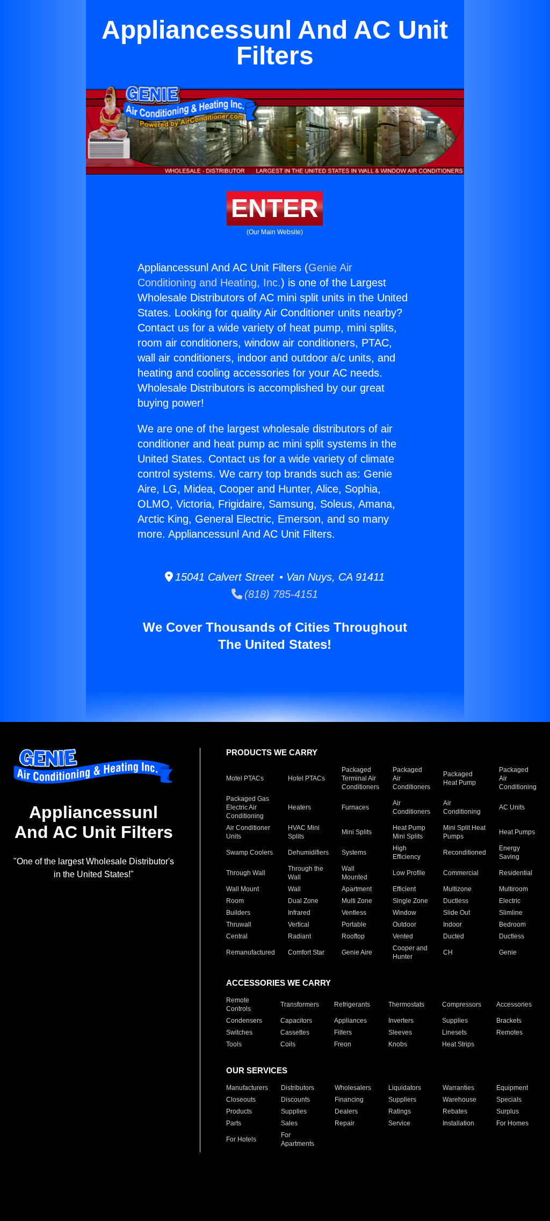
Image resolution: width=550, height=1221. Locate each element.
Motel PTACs (245, 778)
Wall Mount (242, 889)
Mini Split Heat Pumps (464, 832)
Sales (289, 1123)
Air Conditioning (462, 807)
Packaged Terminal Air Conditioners (360, 778)
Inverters (401, 1020)
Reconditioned (464, 852)
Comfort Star (306, 952)
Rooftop (353, 936)
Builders (238, 912)
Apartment (357, 889)
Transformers (299, 1004)
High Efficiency (407, 852)
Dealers (346, 1111)
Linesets (454, 1032)
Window (404, 912)
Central (237, 936)
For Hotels (241, 1139)
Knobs (397, 1044)
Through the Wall (305, 873)
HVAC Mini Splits (304, 832)
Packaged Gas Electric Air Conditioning (247, 807)
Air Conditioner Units (248, 832)
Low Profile (409, 873)
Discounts (295, 1099)
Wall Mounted (354, 873)
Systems (354, 852)
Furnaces (355, 807)
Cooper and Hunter (410, 952)
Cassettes (294, 1032)
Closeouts (241, 1099)
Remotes (509, 1032)
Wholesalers (353, 1088)
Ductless (455, 901)
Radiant (299, 936)
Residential (515, 873)
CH (448, 952)
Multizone (457, 889)
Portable (354, 924)
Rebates (455, 1111)
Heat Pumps (517, 832)
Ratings (399, 1111)
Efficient (404, 889)
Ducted (453, 936)
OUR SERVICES (256, 1070)
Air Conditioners (411, 807)
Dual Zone (303, 901)
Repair (344, 1123)
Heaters (299, 807)
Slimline (511, 912)
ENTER (275, 208)
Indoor (452, 924)
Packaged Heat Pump (459, 778)
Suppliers (402, 1099)
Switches (239, 1032)
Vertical (298, 924)
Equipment (512, 1088)
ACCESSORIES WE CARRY (278, 982)
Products (239, 1111)
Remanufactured (250, 952)
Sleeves (400, 1032)
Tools (234, 1044)
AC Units (512, 807)
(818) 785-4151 (280, 594)
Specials (509, 1099)
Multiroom (513, 889)
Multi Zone (357, 901)
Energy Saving (509, 852)
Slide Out (456, 912)
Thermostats (406, 1004)
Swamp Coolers (249, 852)
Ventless (354, 912)
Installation (458, 1123)
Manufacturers (247, 1088)
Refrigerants (352, 1004)
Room (235, 901)
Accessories (514, 1004)
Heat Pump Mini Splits (409, 832)
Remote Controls (238, 1004)
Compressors (461, 1004)
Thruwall (238, 924)
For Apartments (297, 1139)
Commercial (461, 873)
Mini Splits (357, 832)
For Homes (512, 1123)
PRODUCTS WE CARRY (271, 752)
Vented (403, 936)
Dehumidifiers (308, 852)
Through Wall (245, 873)
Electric (509, 901)
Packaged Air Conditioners (411, 778)
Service (399, 1123)
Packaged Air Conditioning (518, 778)
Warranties (458, 1088)
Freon (342, 1044)
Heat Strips (458, 1044)
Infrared (299, 912)
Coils (287, 1044)
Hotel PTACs (306, 778)
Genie (508, 952)
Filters (343, 1032)
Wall (294, 889)
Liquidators (404, 1088)
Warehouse (459, 1099)
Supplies (455, 1020)
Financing (349, 1099)
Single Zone (410, 901)
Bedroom (512, 924)
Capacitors (296, 1020)
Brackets (509, 1020)
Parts (233, 1123)
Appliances (350, 1020)
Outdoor (404, 924)
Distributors (297, 1088)
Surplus (507, 1111)
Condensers (244, 1020)
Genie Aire (357, 952)
